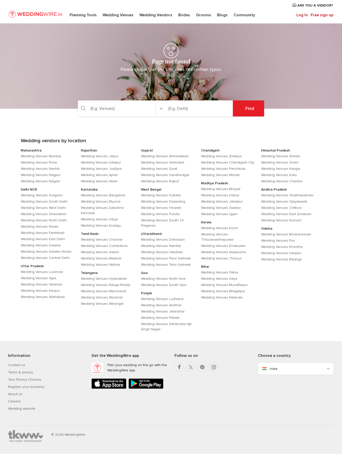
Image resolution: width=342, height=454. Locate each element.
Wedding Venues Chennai (101, 239)
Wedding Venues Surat (159, 169)
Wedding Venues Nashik (40, 169)
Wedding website (21, 408)
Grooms (203, 15)
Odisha (266, 228)
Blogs (222, 15)
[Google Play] (145, 388)
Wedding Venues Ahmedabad (164, 156)
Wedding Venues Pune (39, 162)
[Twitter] (191, 367)
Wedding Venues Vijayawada (284, 201)
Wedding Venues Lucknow (42, 272)
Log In (302, 15)
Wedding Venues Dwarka (41, 245)
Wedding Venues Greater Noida (46, 251)
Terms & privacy (20, 372)
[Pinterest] (202, 367)
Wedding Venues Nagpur (40, 175)
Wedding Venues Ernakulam (223, 246)
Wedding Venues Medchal (101, 297)
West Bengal (151, 189)
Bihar (205, 266)
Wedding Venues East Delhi (43, 239)
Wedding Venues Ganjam (281, 253)
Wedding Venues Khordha (281, 247)
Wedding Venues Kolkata (161, 195)
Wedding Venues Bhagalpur (223, 291)
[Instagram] (214, 367)
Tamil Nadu (90, 234)
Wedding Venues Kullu (279, 175)
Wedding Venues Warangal (102, 303)
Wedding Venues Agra (38, 278)
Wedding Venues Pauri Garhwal (166, 258)
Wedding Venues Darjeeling (163, 201)
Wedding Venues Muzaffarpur (224, 285)
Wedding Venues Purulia (160, 214)
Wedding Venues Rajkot (160, 181)
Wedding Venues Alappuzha (223, 252)
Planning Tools (83, 15)
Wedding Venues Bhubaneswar (286, 234)
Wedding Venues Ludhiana (162, 299)
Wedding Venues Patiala (160, 318)
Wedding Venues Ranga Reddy (105, 285)
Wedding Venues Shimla (280, 156)
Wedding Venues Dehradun (163, 239)
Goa (144, 273)
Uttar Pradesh (32, 266)
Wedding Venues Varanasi (41, 284)
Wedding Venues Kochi (219, 228)
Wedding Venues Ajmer (99, 175)
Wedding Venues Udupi (99, 219)
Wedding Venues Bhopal (220, 189)
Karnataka (89, 189)
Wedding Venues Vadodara (162, 162)
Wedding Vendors (155, 15)
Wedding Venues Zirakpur (221, 156)
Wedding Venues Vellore (100, 264)
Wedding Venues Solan (279, 162)
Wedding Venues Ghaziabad (43, 214)
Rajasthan (89, 150)
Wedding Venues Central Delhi (45, 258)
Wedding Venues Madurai (101, 258)
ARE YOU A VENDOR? (314, 5)
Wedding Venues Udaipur (101, 162)
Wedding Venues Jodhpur (101, 169)
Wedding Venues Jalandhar (163, 311)
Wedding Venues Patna (219, 272)
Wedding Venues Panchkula (223, 169)
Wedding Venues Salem (100, 252)
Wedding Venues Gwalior (221, 208)
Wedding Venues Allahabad (43, 297)
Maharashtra (31, 150)
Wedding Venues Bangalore (103, 195)
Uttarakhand (151, 234)
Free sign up (322, 15)
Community (244, 15)
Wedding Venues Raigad (40, 181)
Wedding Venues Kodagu (101, 225)
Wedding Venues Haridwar (162, 252)
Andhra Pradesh (274, 189)
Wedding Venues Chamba (281, 181)
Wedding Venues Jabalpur (222, 201)
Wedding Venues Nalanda (221, 297)
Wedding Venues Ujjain (219, 214)
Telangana (89, 273)
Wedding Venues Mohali (220, 175)
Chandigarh (210, 150)
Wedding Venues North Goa (163, 278)
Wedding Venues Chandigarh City (227, 162)
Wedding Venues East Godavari (286, 214)
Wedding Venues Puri (278, 240)
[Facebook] (179, 367)
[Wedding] (35, 15)
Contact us (16, 365)
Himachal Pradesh (275, 150)
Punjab (146, 293)
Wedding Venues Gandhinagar (165, 175)
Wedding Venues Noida (39, 226)
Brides (184, 15)
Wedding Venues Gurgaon (42, 195)
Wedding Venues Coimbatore (104, 246)
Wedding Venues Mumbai (41, 156)
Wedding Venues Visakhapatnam (287, 195)
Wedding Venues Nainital (161, 246)
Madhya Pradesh (214, 183)
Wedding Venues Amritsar (161, 305)
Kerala (206, 222)
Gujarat (147, 150)
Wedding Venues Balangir (281, 259)
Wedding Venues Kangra (280, 169)
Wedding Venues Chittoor (281, 208)
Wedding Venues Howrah (161, 208)
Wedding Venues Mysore (101, 201)
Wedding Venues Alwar (99, 181)
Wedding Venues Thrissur (221, 258)
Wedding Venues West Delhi (43, 208)
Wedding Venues (118, 15)
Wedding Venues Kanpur (40, 290)
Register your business (26, 387)
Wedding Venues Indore (220, 195)
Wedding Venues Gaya (219, 278)
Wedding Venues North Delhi (44, 220)
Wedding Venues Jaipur (99, 156)
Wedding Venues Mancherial (103, 291)
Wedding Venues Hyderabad (103, 278)
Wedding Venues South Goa (163, 285)
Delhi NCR (29, 189)
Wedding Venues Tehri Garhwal (166, 264)
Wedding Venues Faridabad (42, 233)
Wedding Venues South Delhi (44, 201)
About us (15, 394)
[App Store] (108, 388)
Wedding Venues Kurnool (281, 220)
